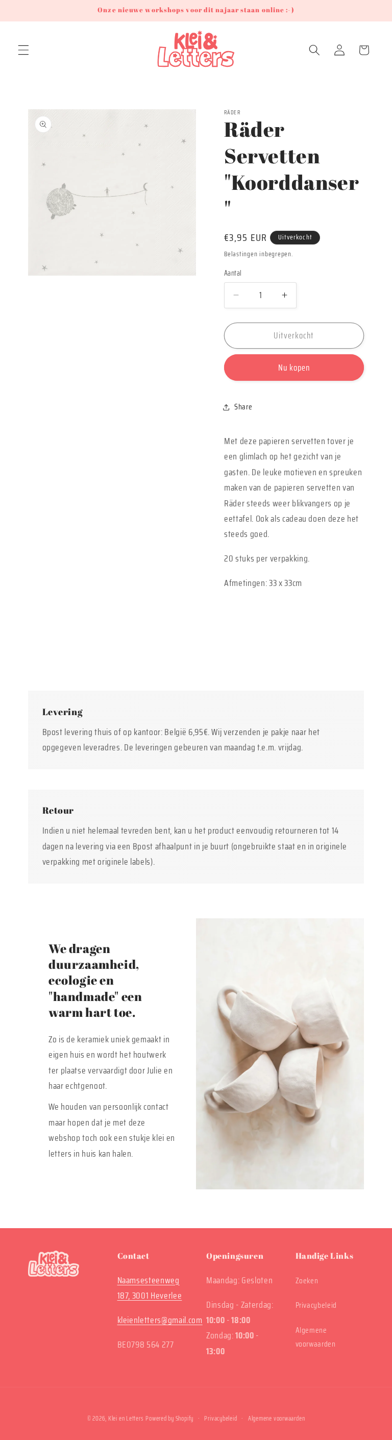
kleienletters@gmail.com (160, 1320)
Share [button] (243, 407)
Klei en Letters (126, 1418)
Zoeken (307, 1281)
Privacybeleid (316, 1305)
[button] (23, 50)
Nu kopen (294, 367)
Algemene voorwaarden (316, 1337)
